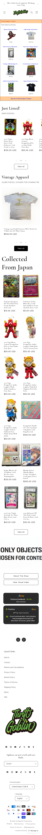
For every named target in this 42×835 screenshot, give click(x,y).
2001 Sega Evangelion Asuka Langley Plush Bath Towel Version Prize (30, 345)
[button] (4, 12)
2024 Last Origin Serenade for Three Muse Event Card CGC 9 (11, 516)
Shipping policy (29, 827)
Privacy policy (30, 824)
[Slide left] (16, 160)
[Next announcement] (38, 4)
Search (6, 657)
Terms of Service (10, 682)
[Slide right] (25, 160)
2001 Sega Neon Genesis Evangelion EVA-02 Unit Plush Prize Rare (28, 143)
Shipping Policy (10, 687)
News (6, 692)
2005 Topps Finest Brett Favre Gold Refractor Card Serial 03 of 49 (9, 143)
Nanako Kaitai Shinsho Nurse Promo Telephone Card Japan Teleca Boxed (30, 474)
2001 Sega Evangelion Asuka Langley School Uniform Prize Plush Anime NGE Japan (10, 431)
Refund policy (19, 824)
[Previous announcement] (4, 4)
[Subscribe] (35, 763)
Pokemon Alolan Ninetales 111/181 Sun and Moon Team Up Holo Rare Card (30, 305)
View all (21, 166)
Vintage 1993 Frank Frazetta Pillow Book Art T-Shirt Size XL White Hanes (20, 230)
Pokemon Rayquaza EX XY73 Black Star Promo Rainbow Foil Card (11, 305)
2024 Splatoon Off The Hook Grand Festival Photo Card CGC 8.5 (30, 516)
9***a (15, 613)
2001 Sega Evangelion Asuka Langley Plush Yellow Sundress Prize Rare (10, 387)
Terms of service (16, 827)
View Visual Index (21, 582)
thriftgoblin (19, 821)
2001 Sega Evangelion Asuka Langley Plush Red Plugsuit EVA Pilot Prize (30, 387)
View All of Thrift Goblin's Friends (21, 98)
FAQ (5, 697)
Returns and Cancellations (14, 667)
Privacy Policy (9, 672)
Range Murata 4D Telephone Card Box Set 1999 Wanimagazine (10, 473)
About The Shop (20, 576)
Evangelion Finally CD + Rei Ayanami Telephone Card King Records (30, 429)
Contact (7, 662)
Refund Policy (9, 677)
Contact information (22, 830)
